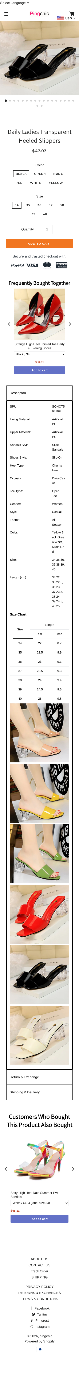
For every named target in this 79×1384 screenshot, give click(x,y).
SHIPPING (39, 1277)
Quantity (27, 229)
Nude (58, 173)
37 (51, 205)
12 (52, 101)
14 (61, 101)
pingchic (46, 1336)
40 (45, 214)
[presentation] (9, 324)
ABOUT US (39, 1259)
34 (17, 205)
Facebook (42, 1308)
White (36, 182)
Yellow (56, 182)
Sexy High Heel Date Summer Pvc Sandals (35, 1195)
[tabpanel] (39, 735)
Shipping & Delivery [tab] (25, 1092)
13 (56, 101)
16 (69, 101)
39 (34, 214)
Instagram (42, 1326)
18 (37, 106)
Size (39, 196)
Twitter (41, 1314)
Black (21, 173)
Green (40, 173)
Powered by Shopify (39, 1341)
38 (62, 205)
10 (44, 101)
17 (73, 101)
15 (65, 101)
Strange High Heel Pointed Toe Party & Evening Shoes (40, 346)
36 (39, 205)
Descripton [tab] (18, 393)
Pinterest (42, 1320)
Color (39, 165)
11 (48, 101)
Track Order (39, 1271)
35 (28, 205)
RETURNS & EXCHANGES (39, 1293)
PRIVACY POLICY (39, 1287)
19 (42, 106)
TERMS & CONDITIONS (39, 1299)
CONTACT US (39, 1265)
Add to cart (40, 370)
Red (19, 182)
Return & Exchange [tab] (24, 1077)
